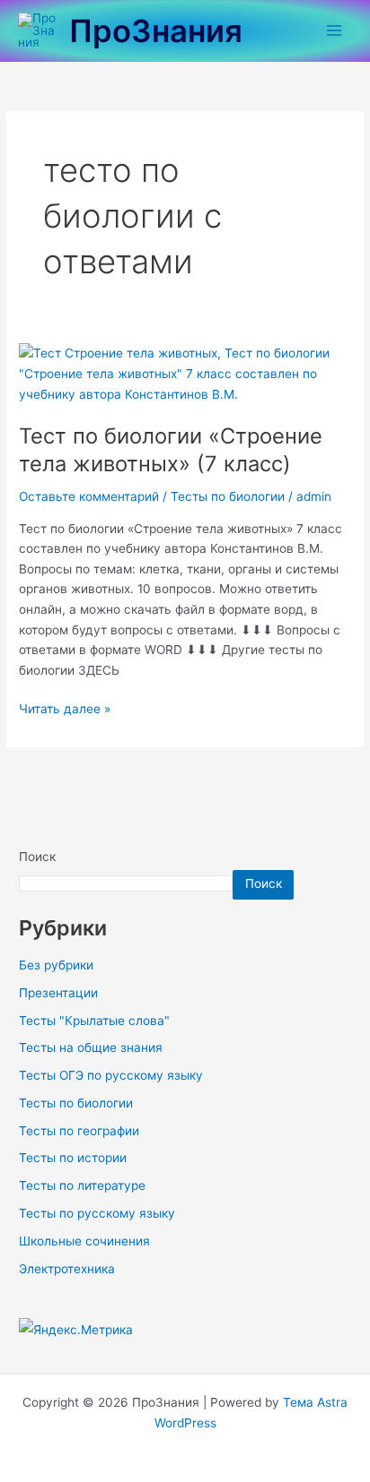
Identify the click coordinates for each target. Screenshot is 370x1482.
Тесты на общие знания (91, 1047)
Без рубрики (56, 965)
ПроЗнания (155, 30)
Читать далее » (64, 707)
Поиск (37, 856)
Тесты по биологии (228, 496)
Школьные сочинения (84, 1241)
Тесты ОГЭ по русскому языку (111, 1075)
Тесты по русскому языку (97, 1213)
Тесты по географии (79, 1131)
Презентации (58, 993)
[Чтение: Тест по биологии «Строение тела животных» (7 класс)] (185, 373)
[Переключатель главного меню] (334, 31)
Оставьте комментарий (89, 496)
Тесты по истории (73, 1157)
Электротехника (67, 1269)
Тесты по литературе (82, 1185)
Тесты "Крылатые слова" (94, 1020)
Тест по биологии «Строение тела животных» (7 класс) (170, 450)
